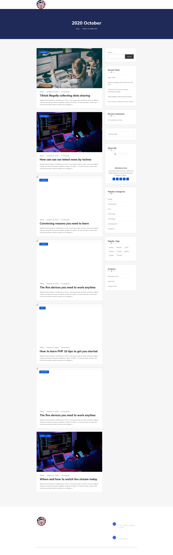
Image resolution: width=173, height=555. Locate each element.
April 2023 (111, 281)
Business (119, 247)
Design (42, 308)
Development (44, 116)
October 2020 (112, 286)
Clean (126, 247)
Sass (48, 435)
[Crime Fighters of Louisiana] (47, 4)
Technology (111, 214)
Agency (111, 247)
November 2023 (113, 276)
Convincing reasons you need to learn (64, 223)
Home (77, 29)
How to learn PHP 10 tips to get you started (68, 351)
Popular (111, 255)
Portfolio (119, 255)
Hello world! (111, 77)
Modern (126, 251)
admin (42, 92)
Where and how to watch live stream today (68, 479)
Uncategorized (112, 224)
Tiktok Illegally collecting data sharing (65, 95)
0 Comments (65, 92)
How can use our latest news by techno (65, 159)
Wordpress (44, 52)
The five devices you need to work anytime (68, 287)
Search (110, 52)
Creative (111, 251)
